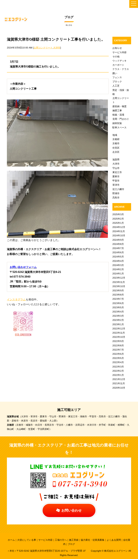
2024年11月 (118, 231)
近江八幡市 (118, 189)
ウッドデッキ (119, 60)
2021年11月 (118, 383)
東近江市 (117, 172)
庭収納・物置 (119, 106)
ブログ (71, 544)
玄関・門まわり (120, 119)
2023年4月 (118, 311)
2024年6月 (118, 252)
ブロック (117, 81)
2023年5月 (118, 307)
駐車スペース (119, 127)
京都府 (115, 139)
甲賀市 (115, 180)
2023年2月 (118, 320)
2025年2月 (118, 218)
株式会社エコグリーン (116, 550)
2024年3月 (118, 265)
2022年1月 (118, 375)
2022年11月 (118, 332)
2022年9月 (118, 341)
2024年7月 (118, 248)
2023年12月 (118, 277)
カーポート (118, 65)
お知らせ (117, 48)
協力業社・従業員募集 (92, 540)
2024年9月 (118, 239)
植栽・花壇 (118, 114)
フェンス (117, 77)
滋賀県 (115, 159)
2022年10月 (118, 337)
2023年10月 (118, 286)
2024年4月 (118, 261)
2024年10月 (118, 235)
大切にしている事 (26, 540)
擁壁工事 (117, 110)
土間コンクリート (43, 47)
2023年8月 (118, 294)
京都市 (115, 143)
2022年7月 (118, 349)
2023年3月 (118, 315)
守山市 (115, 168)
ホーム (11, 540)
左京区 (115, 152)
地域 (114, 135)
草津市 (115, 184)
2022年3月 (118, 366)
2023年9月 (118, 290)
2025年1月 (118, 223)
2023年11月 (118, 282)
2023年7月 (118, 299)
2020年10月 (118, 387)
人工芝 (115, 85)
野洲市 (115, 193)
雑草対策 (117, 123)
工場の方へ (61, 540)
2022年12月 (118, 328)
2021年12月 (118, 379)
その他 (115, 56)
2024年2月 (118, 269)
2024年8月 (118, 244)
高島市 (115, 197)
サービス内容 (119, 52)
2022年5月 (118, 358)
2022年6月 (118, 354)
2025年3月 (118, 214)
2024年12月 (118, 227)
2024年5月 (118, 256)
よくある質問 (114, 540)
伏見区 (115, 147)
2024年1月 (118, 273)
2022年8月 (118, 345)
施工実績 (73, 540)
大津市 (56, 47)
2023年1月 (118, 324)
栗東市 (115, 176)
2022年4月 (118, 362)
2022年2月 (118, 370)
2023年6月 (118, 303)
